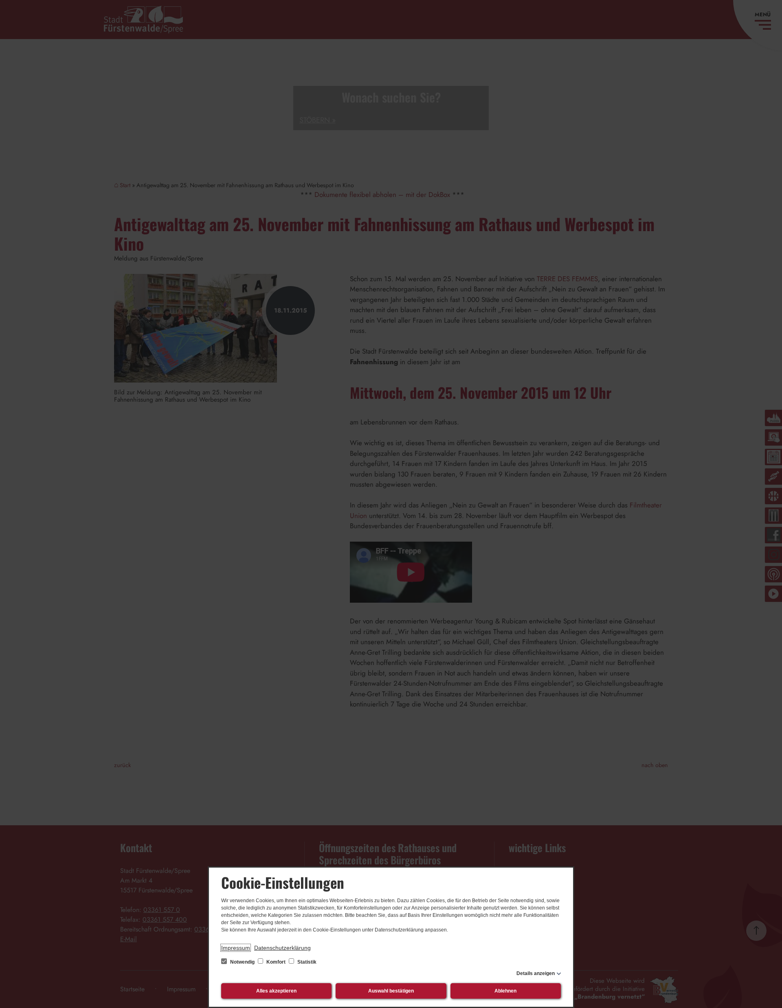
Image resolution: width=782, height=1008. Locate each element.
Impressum (235, 948)
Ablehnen (505, 991)
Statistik (306, 962)
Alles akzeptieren (276, 991)
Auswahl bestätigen (391, 991)
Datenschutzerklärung (282, 948)
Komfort (276, 962)
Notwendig (242, 962)
